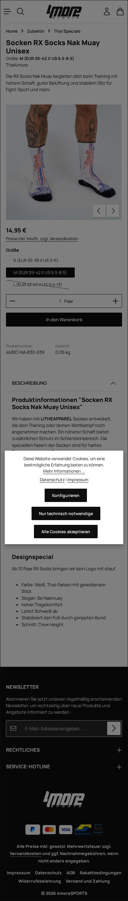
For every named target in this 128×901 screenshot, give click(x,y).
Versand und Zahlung (88, 881)
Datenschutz (48, 872)
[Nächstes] (113, 211)
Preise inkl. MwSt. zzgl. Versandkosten (42, 238)
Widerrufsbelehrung (39, 881)
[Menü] (7, 12)
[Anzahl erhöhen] (115, 301)
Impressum (18, 872)
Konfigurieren (65, 495)
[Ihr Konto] (107, 12)
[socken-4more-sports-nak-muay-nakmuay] (64, 162)
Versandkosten (25, 853)
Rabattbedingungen (100, 872)
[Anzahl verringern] (12, 301)
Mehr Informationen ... (64, 471)
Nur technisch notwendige (66, 513)
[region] (64, 162)
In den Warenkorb (64, 319)
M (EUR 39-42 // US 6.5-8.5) (40, 272)
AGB (70, 872)
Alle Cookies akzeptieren (65, 531)
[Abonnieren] (114, 728)
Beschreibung (29, 383)
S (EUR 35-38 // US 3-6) (35, 260)
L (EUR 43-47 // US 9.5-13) (41, 285)
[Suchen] (20, 12)
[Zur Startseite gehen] (64, 12)
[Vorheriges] (99, 211)
